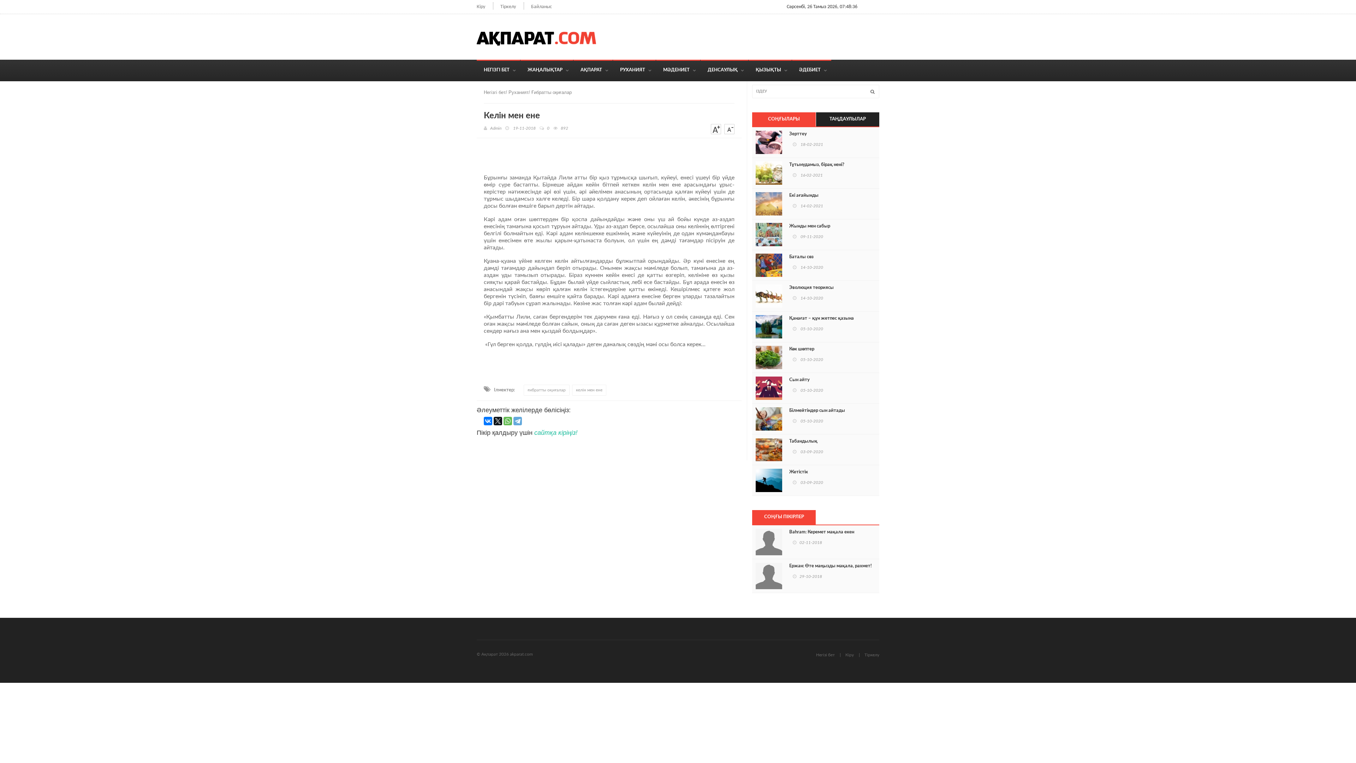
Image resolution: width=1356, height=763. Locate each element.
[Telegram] (517, 421)
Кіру (481, 7)
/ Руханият (517, 92)
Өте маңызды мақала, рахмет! (830, 566)
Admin (495, 128)
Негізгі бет (497, 70)
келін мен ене (589, 390)
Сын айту (799, 380)
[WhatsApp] (508, 421)
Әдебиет (810, 70)
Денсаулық (723, 70)
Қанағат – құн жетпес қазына (821, 318)
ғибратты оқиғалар (547, 390)
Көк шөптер (801, 349)
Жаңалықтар (545, 70)
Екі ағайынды (804, 195)
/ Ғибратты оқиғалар (550, 92)
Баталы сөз (801, 257)
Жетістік (798, 472)
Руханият (632, 70)
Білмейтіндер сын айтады (817, 410)
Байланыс (541, 7)
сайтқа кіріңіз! (555, 432)
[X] (498, 421)
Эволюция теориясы (811, 287)
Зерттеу (798, 134)
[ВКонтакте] (488, 421)
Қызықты (768, 70)
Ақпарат (591, 70)
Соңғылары (784, 119)
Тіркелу (508, 7)
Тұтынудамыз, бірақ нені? (816, 164)
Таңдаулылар (847, 119)
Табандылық (803, 441)
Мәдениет (676, 70)
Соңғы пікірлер (784, 517)
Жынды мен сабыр (809, 226)
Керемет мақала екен (821, 532)
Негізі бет (825, 655)
